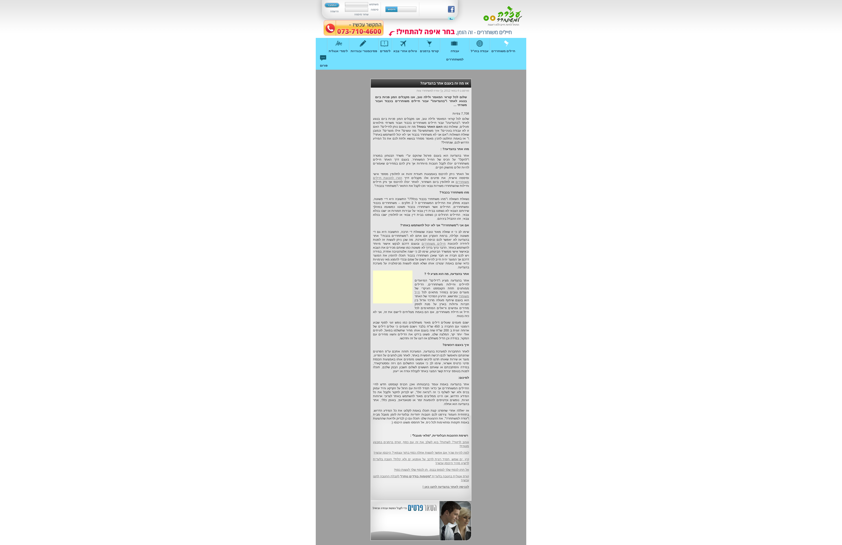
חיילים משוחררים (434, 243)
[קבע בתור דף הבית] (493, 18)
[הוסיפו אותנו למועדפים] (486, 18)
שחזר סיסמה (361, 14)
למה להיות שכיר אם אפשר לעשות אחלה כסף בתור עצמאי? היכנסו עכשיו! (421, 452)
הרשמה (334, 11)
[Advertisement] (392, 287)
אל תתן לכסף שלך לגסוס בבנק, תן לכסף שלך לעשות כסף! (431, 469)
